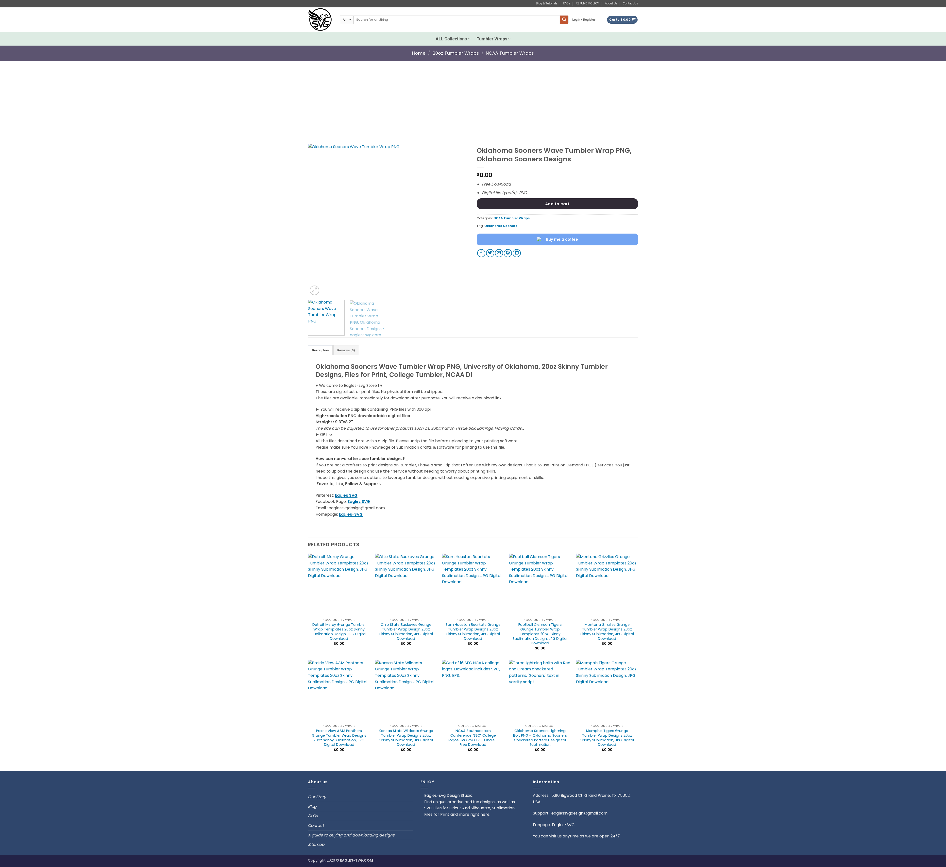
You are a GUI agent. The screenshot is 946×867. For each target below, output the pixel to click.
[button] (583, 20)
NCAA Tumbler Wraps (510, 53)
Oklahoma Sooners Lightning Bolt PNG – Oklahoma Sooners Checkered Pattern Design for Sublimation (540, 738)
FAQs (566, 3)
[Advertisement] (473, 97)
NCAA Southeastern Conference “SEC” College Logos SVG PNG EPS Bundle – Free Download (473, 738)
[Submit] (564, 20)
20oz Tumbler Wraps (456, 53)
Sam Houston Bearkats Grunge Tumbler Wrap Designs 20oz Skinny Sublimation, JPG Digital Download (473, 631)
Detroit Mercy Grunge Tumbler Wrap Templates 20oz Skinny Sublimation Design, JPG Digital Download (339, 631)
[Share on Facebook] (481, 253)
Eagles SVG (346, 495)
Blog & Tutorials (546, 3)
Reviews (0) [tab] (346, 350)
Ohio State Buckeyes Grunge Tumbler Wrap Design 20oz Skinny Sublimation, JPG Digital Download (406, 631)
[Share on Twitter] (490, 253)
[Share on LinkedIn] (517, 253)
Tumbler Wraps (492, 38)
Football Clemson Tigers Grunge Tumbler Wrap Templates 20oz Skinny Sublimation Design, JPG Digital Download (540, 634)
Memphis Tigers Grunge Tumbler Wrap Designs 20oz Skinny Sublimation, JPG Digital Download (607, 738)
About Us (611, 3)
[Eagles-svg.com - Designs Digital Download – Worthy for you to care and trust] (320, 19)
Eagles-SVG (351, 514)
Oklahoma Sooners (500, 226)
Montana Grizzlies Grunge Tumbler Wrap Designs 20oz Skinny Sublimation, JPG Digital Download (607, 631)
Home (419, 53)
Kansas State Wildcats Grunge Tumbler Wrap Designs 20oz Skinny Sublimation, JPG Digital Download (406, 738)
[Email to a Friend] (499, 253)
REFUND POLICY (587, 3)
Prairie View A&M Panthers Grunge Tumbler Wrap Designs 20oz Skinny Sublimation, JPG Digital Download (339, 738)
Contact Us (630, 3)
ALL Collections (451, 38)
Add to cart (557, 203)
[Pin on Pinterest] (508, 253)
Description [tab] (320, 350)
